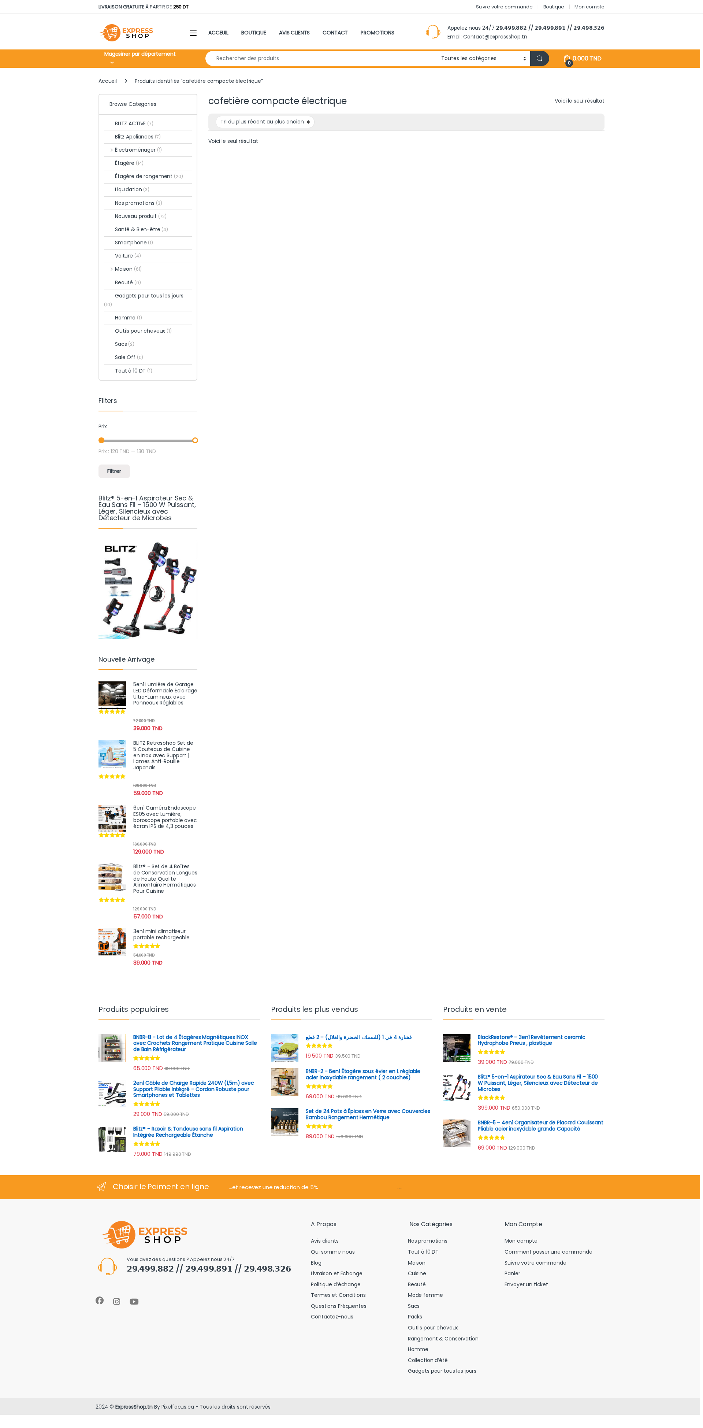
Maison (128, 269)
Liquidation (132, 189)
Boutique (553, 6)
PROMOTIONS (377, 32)
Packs (415, 1316)
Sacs (124, 344)
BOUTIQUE (253, 32)
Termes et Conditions (338, 1295)
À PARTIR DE (143, 6)
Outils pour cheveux (143, 330)
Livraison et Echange (336, 1273)
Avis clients (324, 1240)
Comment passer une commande (548, 1251)
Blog (316, 1262)
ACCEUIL (218, 32)
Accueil (107, 81)
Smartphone (134, 242)
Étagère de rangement (149, 176)
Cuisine (417, 1273)
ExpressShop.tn (134, 1406)
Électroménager (138, 149)
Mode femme (425, 1295)
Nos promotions (138, 203)
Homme (128, 317)
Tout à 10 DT (133, 370)
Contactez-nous (332, 1316)
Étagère (129, 163)
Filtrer (114, 471)
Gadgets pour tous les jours (143, 300)
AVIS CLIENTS (294, 32)
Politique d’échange (335, 1284)
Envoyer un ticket (526, 1284)
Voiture (128, 255)
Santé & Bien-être (141, 229)
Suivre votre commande (504, 6)
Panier (512, 1273)
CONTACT (335, 32)
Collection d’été (428, 1360)
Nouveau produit (141, 216)
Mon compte (589, 6)
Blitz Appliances (138, 136)
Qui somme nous (332, 1251)
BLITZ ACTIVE (134, 123)
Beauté (128, 282)
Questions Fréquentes (338, 1306)
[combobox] (321, 58)
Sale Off (129, 357)
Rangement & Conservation (443, 1338)
